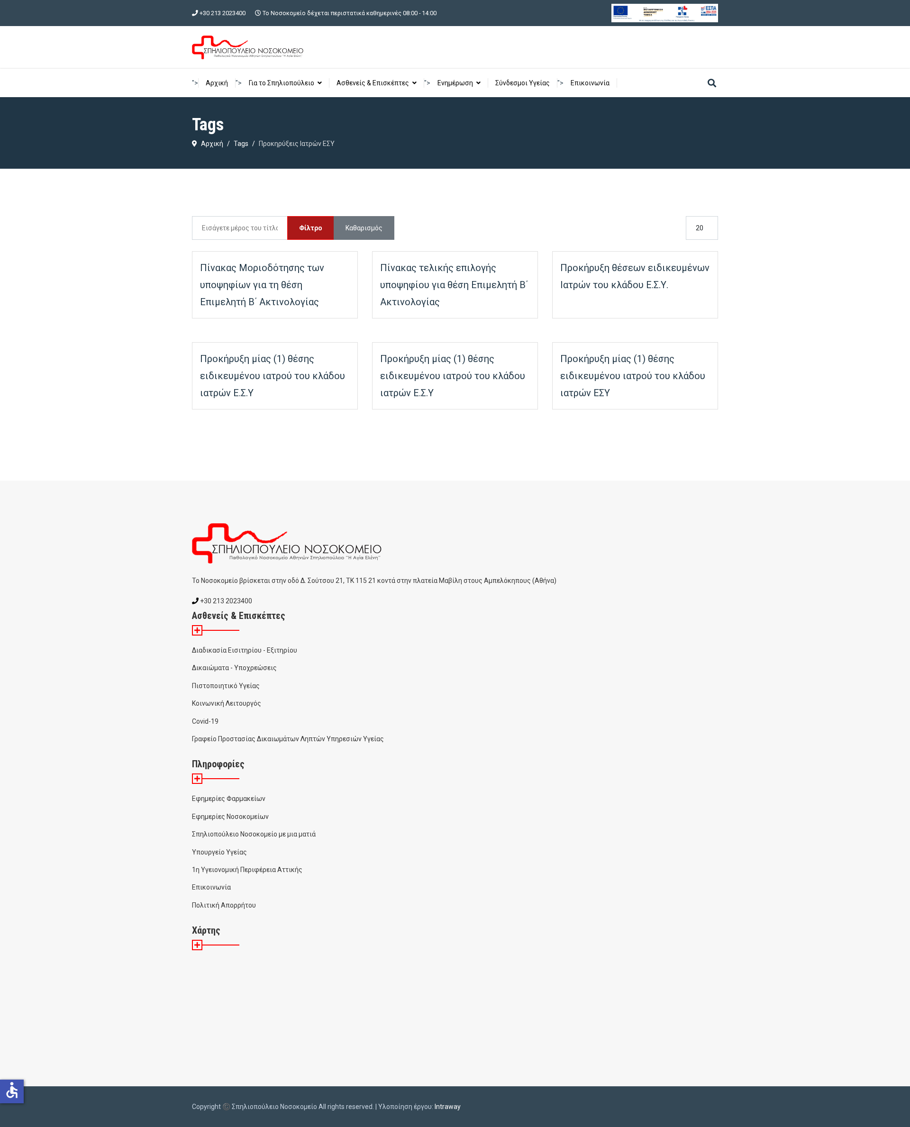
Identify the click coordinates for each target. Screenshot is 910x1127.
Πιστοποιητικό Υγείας (226, 686)
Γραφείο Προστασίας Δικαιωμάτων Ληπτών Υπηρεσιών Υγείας (288, 739)
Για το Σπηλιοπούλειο (281, 83)
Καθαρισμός (364, 228)
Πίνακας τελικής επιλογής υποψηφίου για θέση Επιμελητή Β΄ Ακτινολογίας (454, 285)
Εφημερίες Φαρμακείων (228, 798)
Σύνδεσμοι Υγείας (522, 83)
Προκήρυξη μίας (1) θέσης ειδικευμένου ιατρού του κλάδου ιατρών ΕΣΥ (632, 376)
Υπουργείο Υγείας (219, 852)
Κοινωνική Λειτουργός (226, 703)
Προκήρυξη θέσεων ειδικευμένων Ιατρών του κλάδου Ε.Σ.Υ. (635, 276)
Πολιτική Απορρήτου (224, 905)
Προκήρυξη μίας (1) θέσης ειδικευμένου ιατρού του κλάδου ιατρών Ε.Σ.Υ (272, 376)
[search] (712, 84)
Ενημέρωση (455, 83)
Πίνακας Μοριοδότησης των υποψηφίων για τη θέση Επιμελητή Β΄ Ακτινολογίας (262, 285)
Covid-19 (205, 721)
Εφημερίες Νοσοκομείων (230, 816)
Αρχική (217, 83)
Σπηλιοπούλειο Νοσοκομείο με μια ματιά (254, 834)
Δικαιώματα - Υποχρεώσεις (234, 668)
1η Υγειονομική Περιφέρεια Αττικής (247, 869)
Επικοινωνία (590, 83)
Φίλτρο (310, 228)
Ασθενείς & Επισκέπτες (373, 83)
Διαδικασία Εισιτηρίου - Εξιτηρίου (244, 650)
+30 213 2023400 (223, 13)
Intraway (448, 1106)
